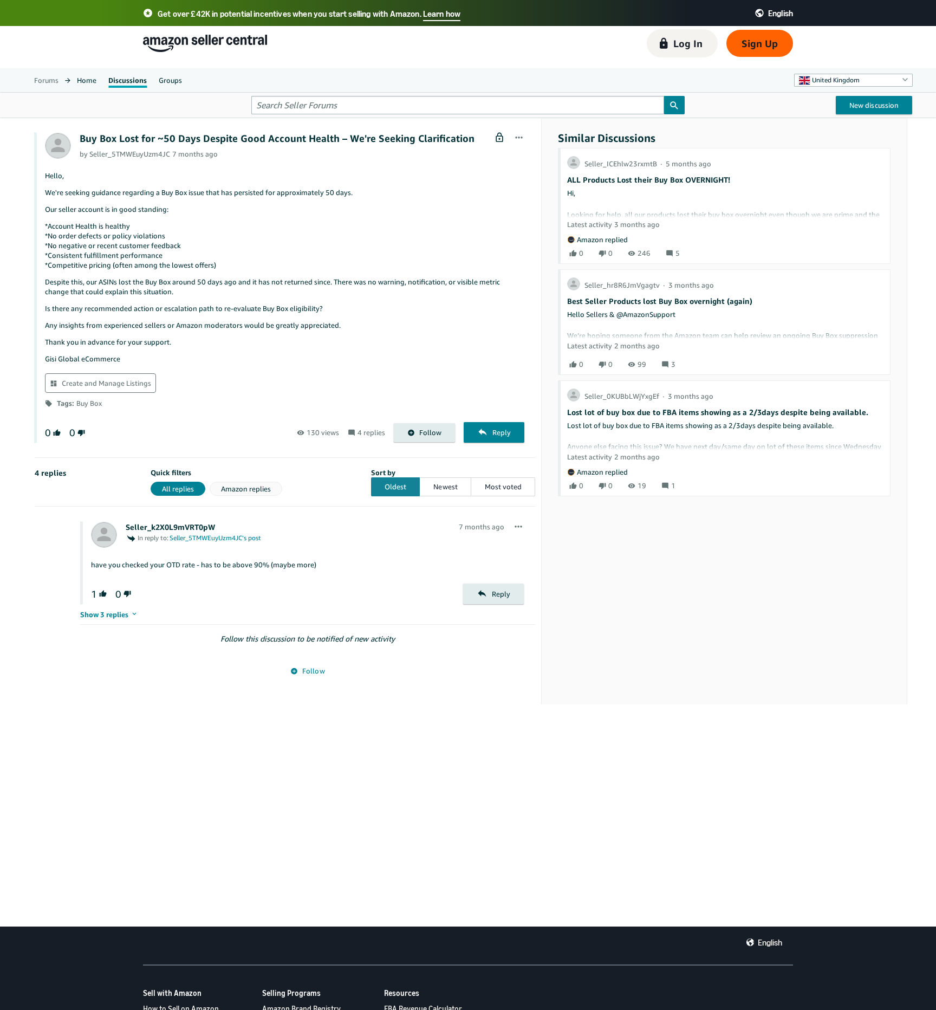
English (770, 942)
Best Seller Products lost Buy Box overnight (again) (659, 301)
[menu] (519, 138)
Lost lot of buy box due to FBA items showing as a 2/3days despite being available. (717, 412)
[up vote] (56, 432)
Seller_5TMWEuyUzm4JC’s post (215, 538)
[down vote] (80, 432)
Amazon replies (246, 488)
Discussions (127, 80)
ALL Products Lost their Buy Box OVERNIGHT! (648, 179)
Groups (170, 80)
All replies (178, 488)
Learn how (441, 13)
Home (86, 80)
